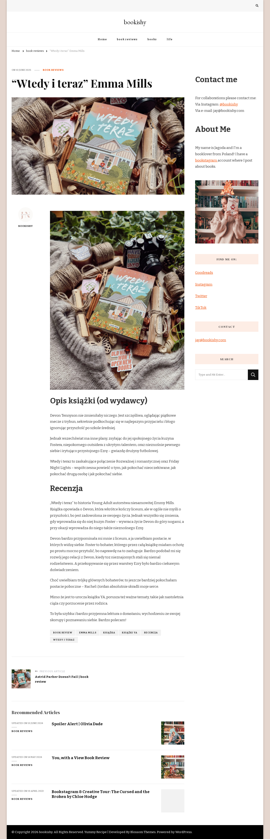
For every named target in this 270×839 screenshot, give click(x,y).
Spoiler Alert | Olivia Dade (77, 723)
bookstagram (206, 160)
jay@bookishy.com (210, 340)
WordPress (183, 832)
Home (102, 39)
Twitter (201, 296)
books (152, 39)
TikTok (201, 307)
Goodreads (204, 272)
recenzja (151, 632)
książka (109, 632)
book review (62, 632)
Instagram (203, 284)
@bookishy (229, 104)
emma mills (87, 632)
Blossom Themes (143, 832)
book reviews (127, 39)
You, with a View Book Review (80, 757)
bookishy (135, 22)
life (170, 39)
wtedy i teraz (64, 639)
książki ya (129, 632)
